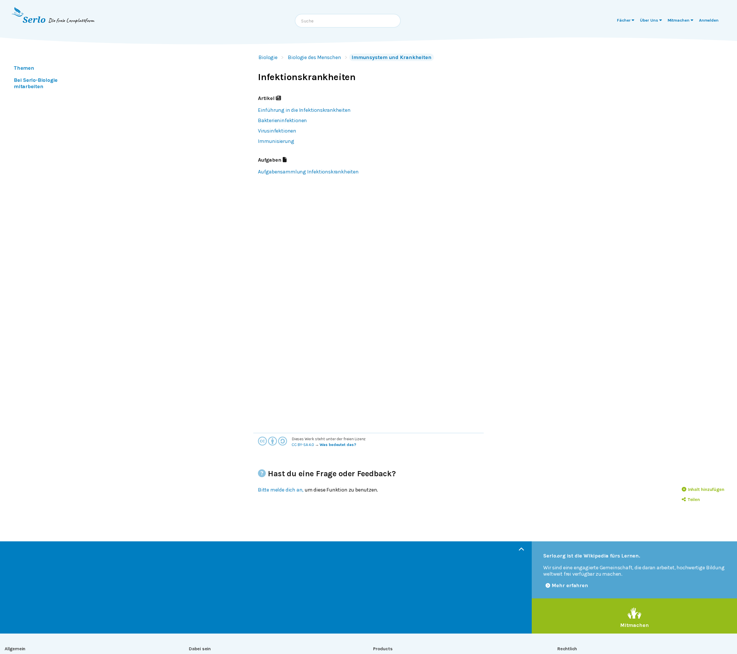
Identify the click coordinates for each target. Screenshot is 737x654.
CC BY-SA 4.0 (303, 444)
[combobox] (348, 21)
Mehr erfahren (570, 585)
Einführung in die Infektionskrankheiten (304, 110)
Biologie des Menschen (314, 57)
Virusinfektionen (277, 131)
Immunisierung (276, 141)
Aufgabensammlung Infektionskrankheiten (308, 172)
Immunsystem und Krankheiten (392, 57)
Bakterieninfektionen (282, 120)
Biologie (268, 57)
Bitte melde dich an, (280, 490)
